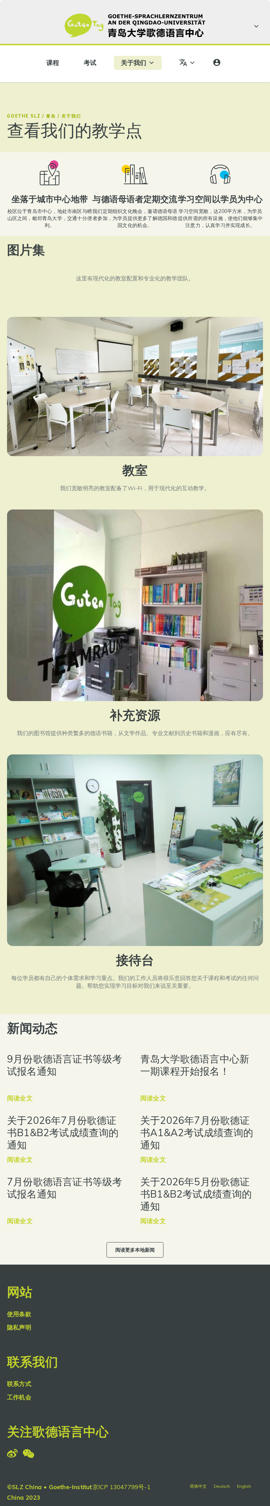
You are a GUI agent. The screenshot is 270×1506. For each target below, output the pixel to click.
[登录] (216, 63)
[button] (135, 1250)
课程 (52, 63)
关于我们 (133, 63)
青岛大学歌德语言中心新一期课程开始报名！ (194, 1065)
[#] (255, 26)
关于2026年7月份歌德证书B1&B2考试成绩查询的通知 (63, 1132)
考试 (90, 63)
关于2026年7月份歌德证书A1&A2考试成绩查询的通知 (196, 1132)
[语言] (187, 63)
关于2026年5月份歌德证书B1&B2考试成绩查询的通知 (196, 1193)
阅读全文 (20, 1098)
